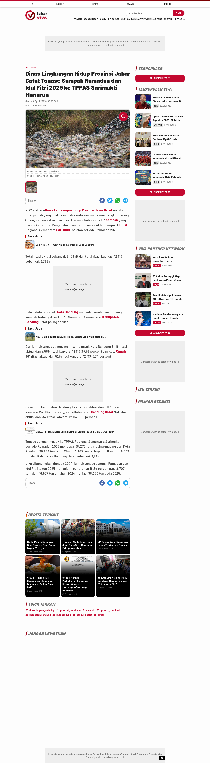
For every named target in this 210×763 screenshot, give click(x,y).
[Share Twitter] (110, 200)
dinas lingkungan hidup (42, 610)
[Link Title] (143, 101)
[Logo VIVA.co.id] (38, 15)
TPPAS (123, 225)
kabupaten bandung (40, 614)
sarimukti (117, 610)
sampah (112, 220)
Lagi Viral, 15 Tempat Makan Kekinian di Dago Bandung (65, 244)
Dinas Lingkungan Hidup (63, 210)
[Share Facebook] (102, 200)
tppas (103, 610)
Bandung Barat (102, 412)
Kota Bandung (67, 312)
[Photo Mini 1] (31, 187)
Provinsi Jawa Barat (97, 210)
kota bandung (63, 614)
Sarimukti (63, 230)
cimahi (101, 614)
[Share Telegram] (126, 200)
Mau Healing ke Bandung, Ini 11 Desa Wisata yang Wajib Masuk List (71, 336)
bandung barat (84, 614)
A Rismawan (39, 105)
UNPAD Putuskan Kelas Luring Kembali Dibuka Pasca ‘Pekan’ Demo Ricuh (75, 431)
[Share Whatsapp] (118, 200)
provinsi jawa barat (70, 610)
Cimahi (121, 351)
